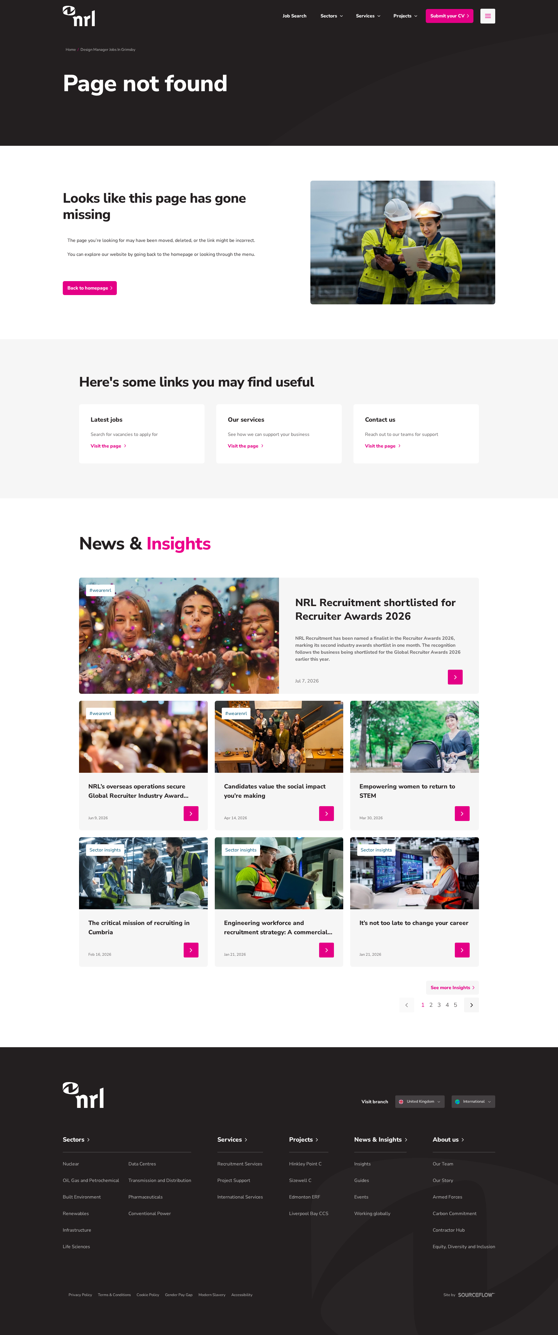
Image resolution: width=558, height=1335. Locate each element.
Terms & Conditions (114, 1295)
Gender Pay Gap (179, 1295)
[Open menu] (487, 16)
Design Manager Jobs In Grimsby (108, 49)
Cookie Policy (148, 1295)
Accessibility (242, 1295)
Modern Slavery (212, 1295)
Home (71, 49)
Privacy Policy (80, 1295)
